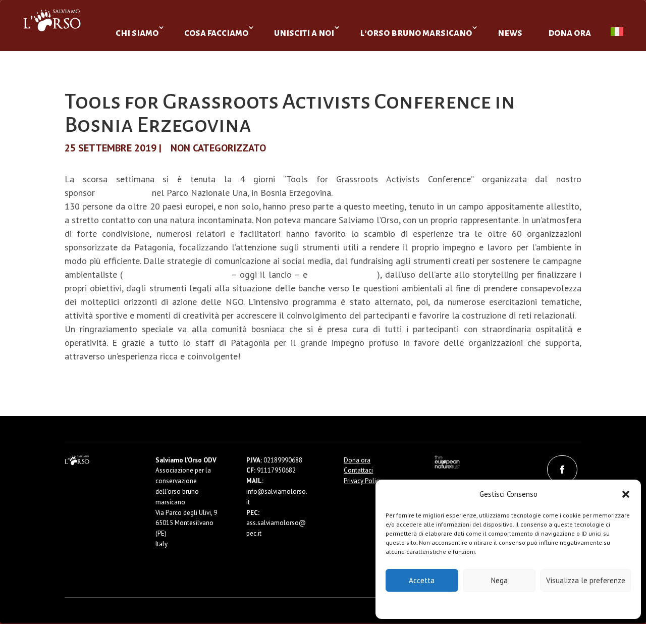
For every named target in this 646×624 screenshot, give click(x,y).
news (510, 32)
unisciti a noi (304, 32)
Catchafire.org (343, 274)
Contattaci (358, 470)
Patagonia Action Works (175, 274)
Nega (499, 580)
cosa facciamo (216, 32)
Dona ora (357, 460)
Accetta (422, 580)
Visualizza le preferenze (585, 580)
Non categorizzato (218, 147)
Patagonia (123, 192)
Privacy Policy (533, 604)
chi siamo (137, 32)
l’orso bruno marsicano (416, 32)
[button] (626, 494)
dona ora (569, 32)
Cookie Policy (477, 604)
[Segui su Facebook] (562, 469)
